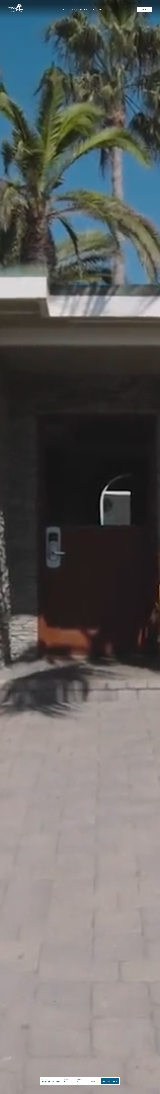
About (64, 9)
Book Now (144, 10)
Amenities (83, 9)
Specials (73, 9)
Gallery (102, 9)
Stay (57, 9)
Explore (93, 9)
